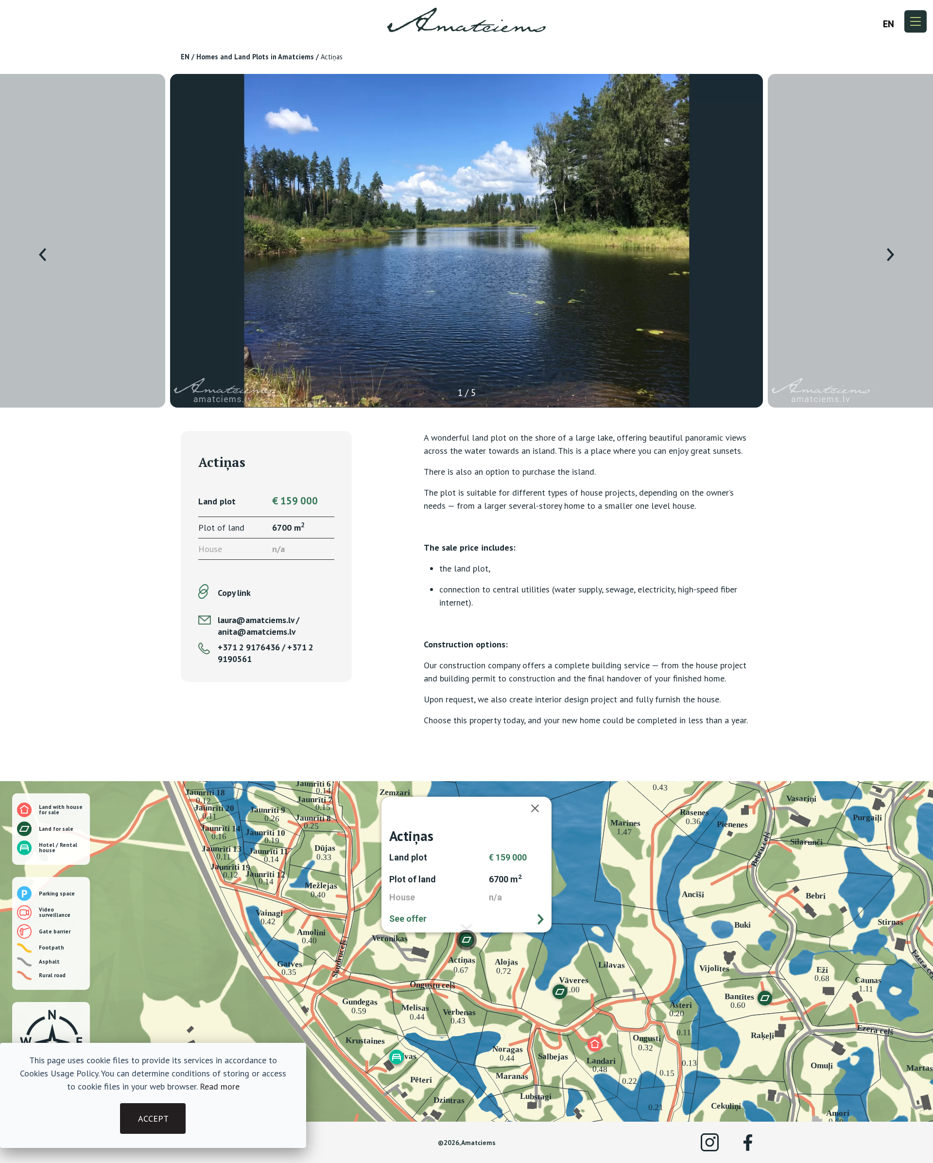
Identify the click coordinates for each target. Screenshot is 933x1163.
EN (185, 56)
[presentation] (42, 254)
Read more (220, 1086)
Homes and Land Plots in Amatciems (255, 56)
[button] (594, 1044)
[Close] (540, 808)
